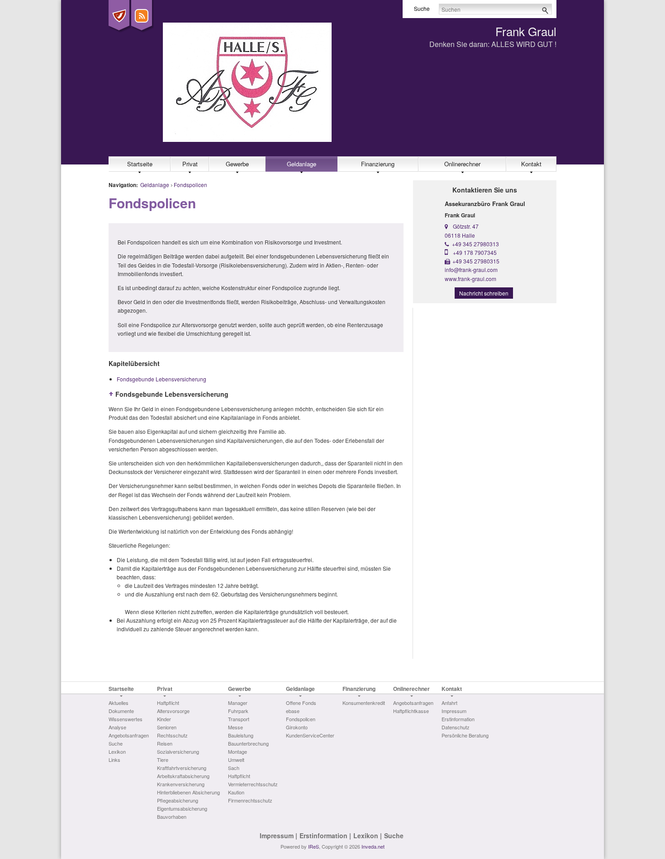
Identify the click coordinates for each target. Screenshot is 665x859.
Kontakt (531, 164)
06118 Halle (460, 235)
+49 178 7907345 (475, 252)
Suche (394, 835)
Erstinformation (323, 835)
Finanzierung (377, 164)
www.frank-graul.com (470, 278)
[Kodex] (119, 16)
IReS (313, 846)
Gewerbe (237, 164)
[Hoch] (111, 394)
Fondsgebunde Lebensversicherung (161, 379)
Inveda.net (373, 846)
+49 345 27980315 (475, 261)
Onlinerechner (462, 164)
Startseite (139, 164)
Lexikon (365, 835)
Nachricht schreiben (483, 293)
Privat (190, 164)
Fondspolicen (190, 184)
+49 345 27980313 (475, 244)
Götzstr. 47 (466, 226)
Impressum (277, 835)
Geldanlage (301, 164)
